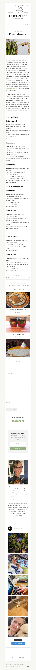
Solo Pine (16, 664)
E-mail (8, 396)
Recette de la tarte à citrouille (18, 310)
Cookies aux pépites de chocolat (18, 283)
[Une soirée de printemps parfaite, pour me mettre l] (18, 543)
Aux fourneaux (18, 31)
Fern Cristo (18, 275)
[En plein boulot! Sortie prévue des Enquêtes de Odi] (18, 585)
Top (28, 666)
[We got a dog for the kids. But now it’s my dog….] (18, 627)
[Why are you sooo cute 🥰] (18, 606)
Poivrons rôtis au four (18, 334)
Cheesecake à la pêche (18, 359)
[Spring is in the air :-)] (18, 564)
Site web (8, 402)
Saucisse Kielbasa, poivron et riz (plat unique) (17, 285)
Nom (7, 390)
